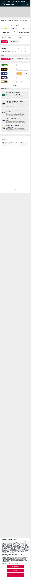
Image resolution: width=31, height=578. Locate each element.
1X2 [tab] (13, 58)
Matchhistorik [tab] (14, 41)
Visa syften (15, 575)
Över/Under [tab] (20, 58)
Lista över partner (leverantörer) (10, 563)
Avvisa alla (15, 570)
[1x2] (4, 77)
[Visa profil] (5, 29)
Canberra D (5, 32)
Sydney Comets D (24, 32)
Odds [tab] (9, 37)
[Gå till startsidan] (8, 4)
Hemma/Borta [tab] (5, 58)
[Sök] (23, 4)
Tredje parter (11, 552)
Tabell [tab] (20, 37)
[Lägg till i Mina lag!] (1, 28)
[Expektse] (4, 69)
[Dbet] (4, 73)
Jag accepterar (15, 566)
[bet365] (4, 65)
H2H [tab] (15, 37)
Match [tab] (4, 37)
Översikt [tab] (4, 41)
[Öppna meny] (27, 4)
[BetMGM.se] (4, 81)
